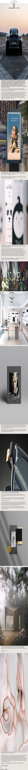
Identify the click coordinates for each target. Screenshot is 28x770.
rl (14, 5)
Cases (14, 0)
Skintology (14, 1)
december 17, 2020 (14, 8)
